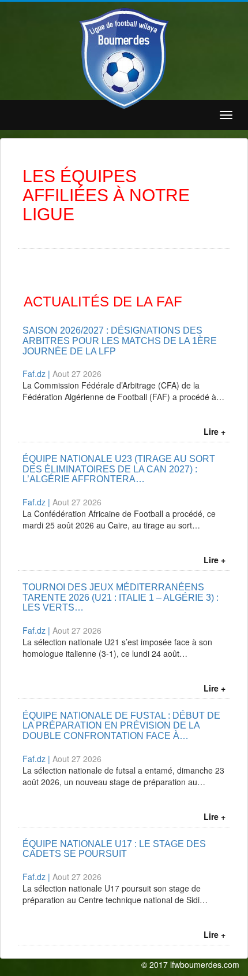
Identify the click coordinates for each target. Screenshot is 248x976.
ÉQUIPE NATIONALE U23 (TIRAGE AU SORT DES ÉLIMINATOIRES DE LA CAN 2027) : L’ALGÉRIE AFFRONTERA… (118, 469)
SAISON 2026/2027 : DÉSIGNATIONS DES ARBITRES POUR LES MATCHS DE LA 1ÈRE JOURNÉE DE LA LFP (119, 341)
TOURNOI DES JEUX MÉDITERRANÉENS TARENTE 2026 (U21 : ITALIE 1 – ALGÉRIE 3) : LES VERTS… (120, 597)
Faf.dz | (37, 373)
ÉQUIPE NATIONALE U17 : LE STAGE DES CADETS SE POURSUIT (114, 849)
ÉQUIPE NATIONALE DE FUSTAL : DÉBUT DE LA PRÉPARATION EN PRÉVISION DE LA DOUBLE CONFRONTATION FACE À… (121, 726)
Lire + (215, 431)
